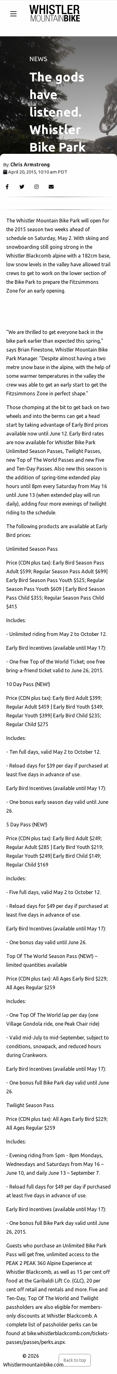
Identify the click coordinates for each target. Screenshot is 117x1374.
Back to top (74, 1360)
